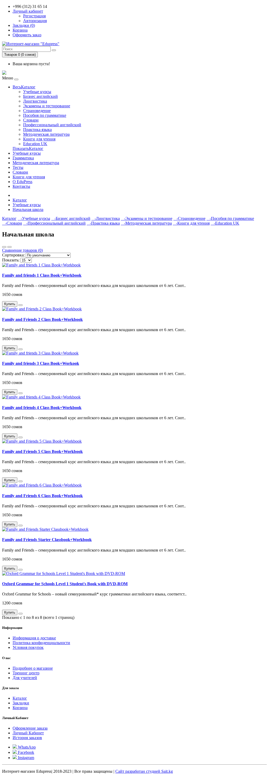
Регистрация (34, 16)
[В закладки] (20, 305)
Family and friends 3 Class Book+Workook (40, 363)
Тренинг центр (26, 673)
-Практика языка (103, 223)
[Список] (4, 247)
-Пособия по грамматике (230, 218)
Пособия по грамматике (44, 115)
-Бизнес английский (70, 218)
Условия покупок (28, 647)
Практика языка (37, 129)
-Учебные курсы (34, 218)
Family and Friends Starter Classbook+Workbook (47, 539)
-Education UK (225, 223)
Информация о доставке (34, 638)
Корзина (20, 707)
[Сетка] (9, 247)
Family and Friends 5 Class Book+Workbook (42, 451)
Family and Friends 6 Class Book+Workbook (42, 495)
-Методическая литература (146, 223)
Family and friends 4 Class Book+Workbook (41, 407)
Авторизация (35, 20)
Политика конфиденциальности (41, 642)
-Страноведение (189, 218)
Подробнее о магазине (33, 668)
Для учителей (25, 677)
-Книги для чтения (191, 223)
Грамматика (23, 158)
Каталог (20, 200)
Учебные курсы (37, 91)
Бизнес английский (40, 96)
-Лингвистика (105, 218)
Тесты (18, 167)
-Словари (12, 223)
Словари (31, 120)
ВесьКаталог (24, 87)
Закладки (21, 703)
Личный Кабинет (28, 733)
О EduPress (22, 181)
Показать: (10, 260)
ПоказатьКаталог (28, 148)
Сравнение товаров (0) (22, 250)
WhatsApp (26, 747)
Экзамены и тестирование (46, 106)
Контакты (21, 186)
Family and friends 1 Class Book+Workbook (41, 275)
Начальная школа (28, 209)
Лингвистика (35, 101)
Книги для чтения (39, 139)
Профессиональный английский (52, 125)
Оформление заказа (30, 728)
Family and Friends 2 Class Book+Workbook (42, 319)
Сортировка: (13, 255)
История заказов (27, 737)
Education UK (35, 144)
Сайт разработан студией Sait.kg (144, 771)
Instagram (25, 757)
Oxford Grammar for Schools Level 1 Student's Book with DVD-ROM (65, 584)
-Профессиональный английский (54, 223)
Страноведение (37, 110)
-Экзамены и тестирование (146, 218)
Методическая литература (46, 134)
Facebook (25, 752)
